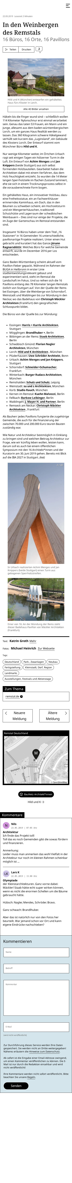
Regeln (31, 1077)
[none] (36, 794)
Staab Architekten (52, 336)
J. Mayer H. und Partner (40, 401)
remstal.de (12, 696)
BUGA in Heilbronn (14, 269)
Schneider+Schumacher (40, 367)
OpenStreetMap (60, 782)
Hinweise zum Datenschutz (44, 1051)
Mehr (32, 641)
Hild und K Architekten (33, 352)
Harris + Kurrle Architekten (40, 325)
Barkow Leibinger (33, 398)
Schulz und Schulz (38, 382)
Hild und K (35, 802)
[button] (36, 754)
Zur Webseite (46, 648)
